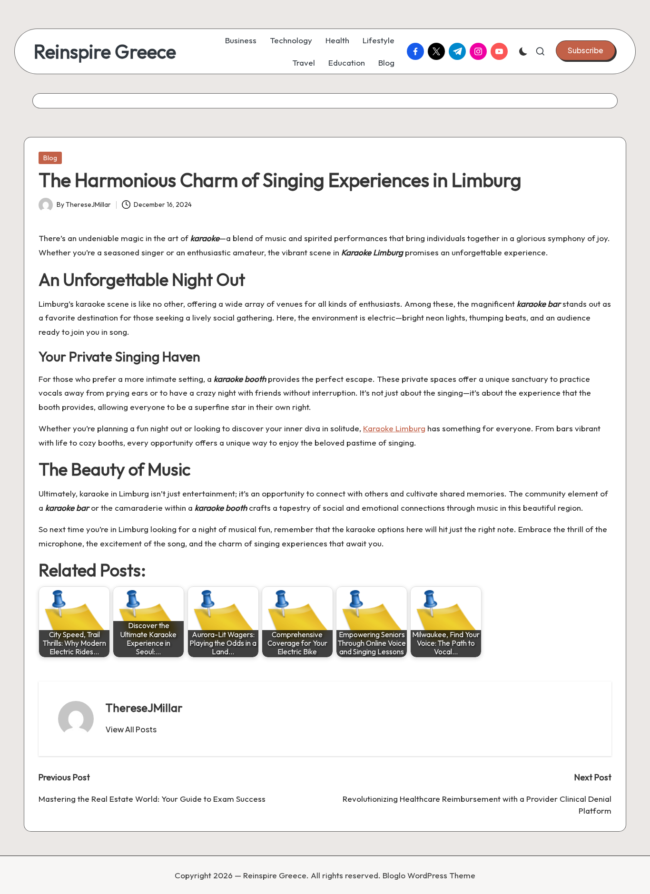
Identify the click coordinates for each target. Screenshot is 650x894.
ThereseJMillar (144, 707)
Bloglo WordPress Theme (429, 875)
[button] (585, 50)
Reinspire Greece (105, 51)
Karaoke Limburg (394, 428)
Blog (50, 158)
